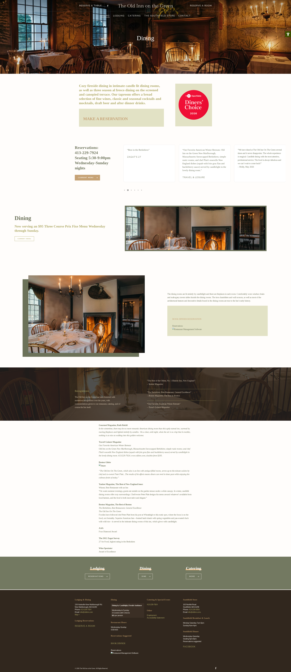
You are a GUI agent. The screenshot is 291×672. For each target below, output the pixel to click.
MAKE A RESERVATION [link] (105, 119)
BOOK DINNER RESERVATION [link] (186, 319)
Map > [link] (77, 615)
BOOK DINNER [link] (118, 643)
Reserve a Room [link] (85, 626)
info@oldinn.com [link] (194, 612)
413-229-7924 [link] (152, 604)
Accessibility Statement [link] (155, 618)
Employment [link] (151, 615)
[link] (288, 34)
